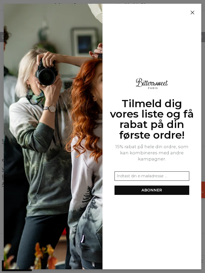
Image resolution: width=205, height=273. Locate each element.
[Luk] (192, 13)
